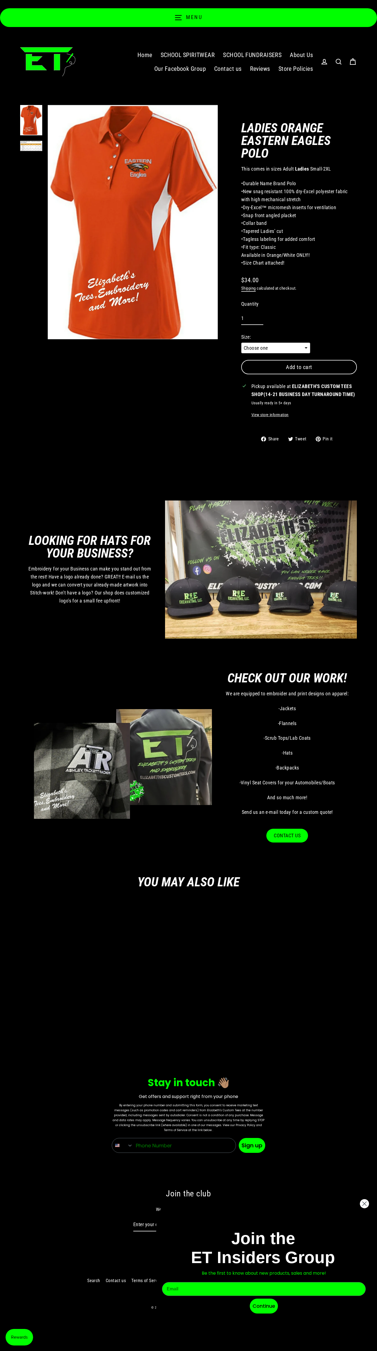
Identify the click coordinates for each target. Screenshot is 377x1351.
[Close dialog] (364, 1204)
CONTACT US (287, 835)
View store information (270, 415)
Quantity (250, 304)
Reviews (260, 68)
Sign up (251, 1145)
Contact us (228, 68)
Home (144, 55)
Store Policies (295, 68)
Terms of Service (147, 1280)
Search (93, 1280)
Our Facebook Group (180, 68)
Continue (264, 1305)
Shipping (248, 288)
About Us (301, 55)
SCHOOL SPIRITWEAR (188, 55)
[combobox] (122, 1145)
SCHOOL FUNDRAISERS (252, 55)
